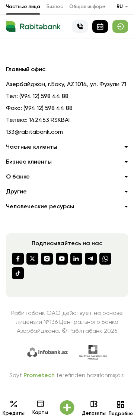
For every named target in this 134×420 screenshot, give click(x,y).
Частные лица (23, 6)
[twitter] (32, 259)
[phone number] (80, 26)
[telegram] (91, 259)
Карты (40, 412)
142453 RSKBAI (49, 120)
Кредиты (14, 413)
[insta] (47, 259)
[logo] (33, 26)
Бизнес (55, 6)
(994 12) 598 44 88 (43, 97)
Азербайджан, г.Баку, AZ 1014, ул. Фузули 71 (66, 85)
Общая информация (93, 6)
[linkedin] (76, 259)
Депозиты (94, 413)
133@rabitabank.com (34, 132)
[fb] (18, 259)
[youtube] (62, 259)
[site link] (120, 26)
